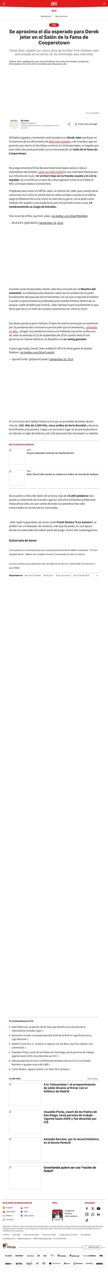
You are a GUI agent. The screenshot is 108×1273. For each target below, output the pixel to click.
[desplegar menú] (4, 4)
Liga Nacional (46, 16)
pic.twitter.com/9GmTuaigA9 (37, 352)
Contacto (6, 1235)
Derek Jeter (48, 575)
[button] (69, 124)
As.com (25, 120)
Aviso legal (16, 1235)
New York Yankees (32, 575)
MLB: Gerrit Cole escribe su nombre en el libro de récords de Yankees (62, 474)
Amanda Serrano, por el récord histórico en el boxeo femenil (71, 1141)
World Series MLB (81, 575)
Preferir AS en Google (87, 124)
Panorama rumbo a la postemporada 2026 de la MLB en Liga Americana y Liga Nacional (52, 1037)
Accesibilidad (85, 1235)
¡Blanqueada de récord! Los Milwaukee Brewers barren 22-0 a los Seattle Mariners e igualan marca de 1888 (51, 1062)
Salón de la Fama (63, 575)
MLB (54, 10)
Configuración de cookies (68, 1235)
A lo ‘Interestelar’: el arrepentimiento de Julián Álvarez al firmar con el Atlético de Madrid (70, 1088)
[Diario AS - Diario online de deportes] (54, 3)
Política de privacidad (31, 1235)
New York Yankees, (60, 141)
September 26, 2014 (51, 223)
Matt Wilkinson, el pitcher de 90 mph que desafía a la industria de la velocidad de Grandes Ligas (48, 1029)
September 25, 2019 (61, 359)
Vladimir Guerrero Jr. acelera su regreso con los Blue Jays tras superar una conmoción (52, 1045)
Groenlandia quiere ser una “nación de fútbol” (70, 1169)
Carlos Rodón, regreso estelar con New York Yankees (40, 1069)
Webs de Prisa (93, 1247)
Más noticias (92, 1079)
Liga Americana (61, 16)
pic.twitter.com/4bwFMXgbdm (70, 216)
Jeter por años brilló (50, 172)
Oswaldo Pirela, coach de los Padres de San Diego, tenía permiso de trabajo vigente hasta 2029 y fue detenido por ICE (53, 1054)
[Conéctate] (104, 3)
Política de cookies (49, 1235)
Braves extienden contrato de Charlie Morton (50, 453)
